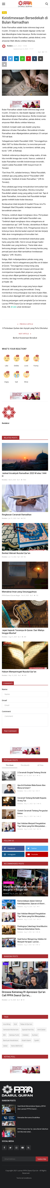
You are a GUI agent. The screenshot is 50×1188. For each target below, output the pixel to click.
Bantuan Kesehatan (10, 1040)
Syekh (36, 1040)
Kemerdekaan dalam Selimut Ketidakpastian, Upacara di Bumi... (31, 902)
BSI (4, 1035)
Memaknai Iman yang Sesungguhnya (19, 592)
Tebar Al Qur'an (26, 1024)
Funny (36, 366)
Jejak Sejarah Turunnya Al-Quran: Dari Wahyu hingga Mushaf (23, 631)
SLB (15, 1024)
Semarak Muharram (10, 1029)
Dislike (16, 366)
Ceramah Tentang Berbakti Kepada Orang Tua (31, 799)
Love (26, 366)
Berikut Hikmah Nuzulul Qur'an (16, 553)
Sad (16, 382)
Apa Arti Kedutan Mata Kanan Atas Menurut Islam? (31, 786)
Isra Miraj (6, 1024)
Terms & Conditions (24, 1178)
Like (6, 366)
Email (4, 700)
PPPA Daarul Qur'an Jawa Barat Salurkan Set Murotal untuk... (32, 1130)
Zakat (5, 1046)
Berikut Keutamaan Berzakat (25, 338)
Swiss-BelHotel (16, 1046)
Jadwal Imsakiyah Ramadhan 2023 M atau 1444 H (24, 474)
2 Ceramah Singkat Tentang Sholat (31, 772)
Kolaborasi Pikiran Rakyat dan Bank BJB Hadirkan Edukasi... (25, 993)
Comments (8, 683)
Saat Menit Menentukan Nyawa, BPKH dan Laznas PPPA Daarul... (31, 1107)
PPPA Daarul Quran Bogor (11, 595)
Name (4, 689)
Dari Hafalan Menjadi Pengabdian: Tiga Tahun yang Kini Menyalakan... (32, 824)
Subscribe (42, 1159)
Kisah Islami (26, 1040)
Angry (6, 382)
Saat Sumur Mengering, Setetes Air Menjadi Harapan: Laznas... (32, 940)
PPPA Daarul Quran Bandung (12, 1000)
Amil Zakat (41, 1029)
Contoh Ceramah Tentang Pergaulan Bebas (32, 812)
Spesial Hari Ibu (28, 1029)
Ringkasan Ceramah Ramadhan (16, 514)
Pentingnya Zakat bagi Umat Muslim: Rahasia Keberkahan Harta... (32, 927)
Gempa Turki (14, 1035)
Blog (4, 12)
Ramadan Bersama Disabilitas (29, 1117)
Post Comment (10, 731)
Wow (26, 382)
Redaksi (10, 46)
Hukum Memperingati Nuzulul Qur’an (19, 671)
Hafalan (25, 1035)
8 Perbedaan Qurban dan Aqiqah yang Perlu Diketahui (25, 328)
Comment (6, 711)
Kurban (35, 1035)
